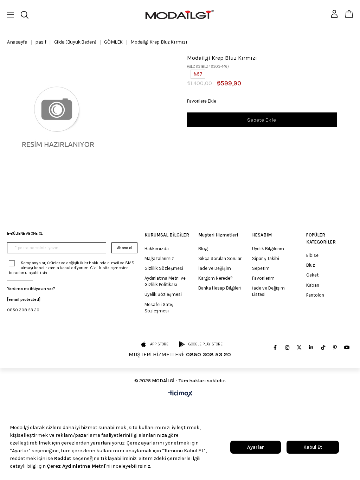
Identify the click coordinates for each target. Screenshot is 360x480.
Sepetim (261, 268)
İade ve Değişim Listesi (268, 291)
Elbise (312, 255)
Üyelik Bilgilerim (268, 248)
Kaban (312, 285)
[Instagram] (287, 347)
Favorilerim (263, 278)
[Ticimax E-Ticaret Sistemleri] (180, 394)
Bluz (310, 265)
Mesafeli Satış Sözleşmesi (158, 307)
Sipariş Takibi (265, 258)
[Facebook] (275, 347)
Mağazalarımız (159, 258)
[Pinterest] (335, 347)
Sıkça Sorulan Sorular (220, 258)
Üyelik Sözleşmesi (163, 294)
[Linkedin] (311, 347)
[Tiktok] (323, 347)
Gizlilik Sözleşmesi (163, 268)
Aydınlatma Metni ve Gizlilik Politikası (165, 281)
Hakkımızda (156, 248)
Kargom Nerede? (215, 278)
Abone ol (124, 248)
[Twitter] (299, 347)
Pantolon (315, 295)
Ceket (312, 275)
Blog (203, 248)
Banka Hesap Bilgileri (219, 288)
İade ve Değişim (214, 268)
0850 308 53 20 (23, 309)
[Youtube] (347, 347)
